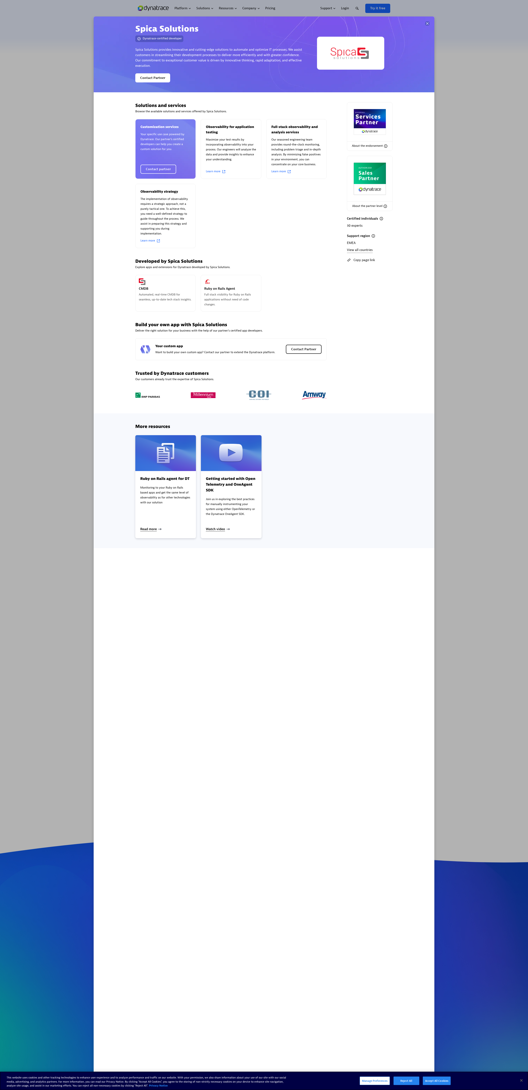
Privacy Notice (158, 1086)
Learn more (213, 171)
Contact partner (158, 169)
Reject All (406, 1080)
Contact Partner (152, 78)
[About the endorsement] (386, 146)
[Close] (427, 23)
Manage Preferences (375, 1080)
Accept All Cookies (436, 1080)
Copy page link (364, 260)
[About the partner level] (385, 206)
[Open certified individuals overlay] (381, 219)
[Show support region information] (373, 236)
